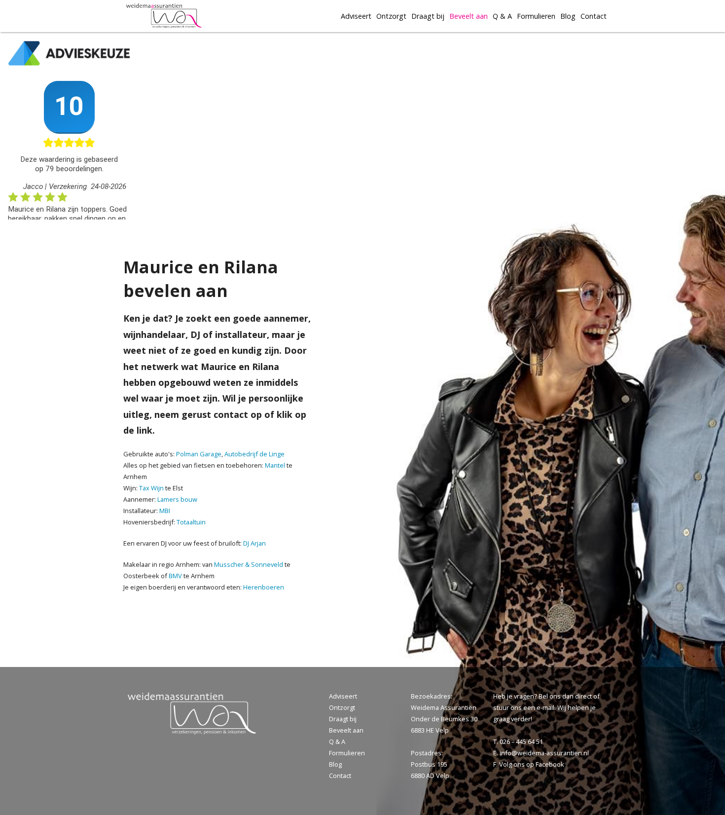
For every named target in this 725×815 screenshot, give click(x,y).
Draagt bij (427, 16)
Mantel (276, 465)
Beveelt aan (468, 16)
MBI (164, 510)
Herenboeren (263, 587)
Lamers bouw (177, 499)
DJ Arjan (254, 543)
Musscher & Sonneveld (248, 564)
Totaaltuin (191, 522)
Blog (568, 16)
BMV (175, 575)
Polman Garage (198, 453)
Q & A (502, 16)
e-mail (545, 707)
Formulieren (536, 16)
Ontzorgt (391, 16)
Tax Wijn (152, 487)
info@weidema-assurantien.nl (544, 752)
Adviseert (356, 16)
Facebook (550, 764)
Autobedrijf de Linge (254, 453)
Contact (593, 16)
